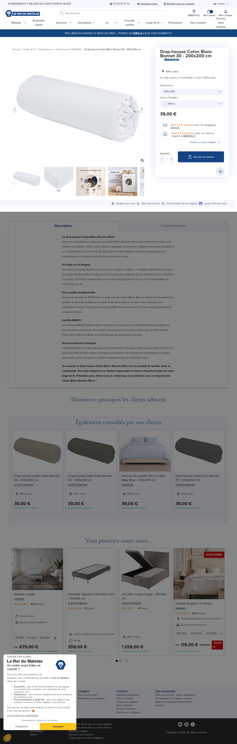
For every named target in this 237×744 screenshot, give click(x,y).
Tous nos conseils (87, 695)
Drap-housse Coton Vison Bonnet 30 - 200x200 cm (36, 478)
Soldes (33, 734)
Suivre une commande (129, 712)
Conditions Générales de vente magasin (90, 724)
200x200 (169, 91)
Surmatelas (84, 23)
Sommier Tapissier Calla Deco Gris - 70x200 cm (91, 596)
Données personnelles (81, 734)
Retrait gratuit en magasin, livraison (174, 698)
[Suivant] (164, 33)
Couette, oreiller (130, 23)
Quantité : (165, 153)
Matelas (16, 23)
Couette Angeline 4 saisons (194, 603)
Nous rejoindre (125, 705)
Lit (107, 23)
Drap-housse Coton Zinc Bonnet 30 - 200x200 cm (197, 478)
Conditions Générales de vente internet (90, 727)
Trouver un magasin (127, 702)
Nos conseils (198, 23)
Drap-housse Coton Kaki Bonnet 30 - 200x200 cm (89, 478)
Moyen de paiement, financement (173, 702)
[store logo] (22, 13)
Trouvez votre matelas (221, 23)
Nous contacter (125, 698)
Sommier (61, 23)
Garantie (159, 705)
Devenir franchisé (126, 709)
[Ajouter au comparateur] (220, 171)
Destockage (36, 731)
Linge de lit (152, 23)
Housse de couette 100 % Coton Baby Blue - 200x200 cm (143, 478)
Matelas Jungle (24, 594)
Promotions (175, 23)
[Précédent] (73, 33)
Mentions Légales (78, 731)
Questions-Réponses (128, 695)
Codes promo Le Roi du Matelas (86, 738)
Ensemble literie (39, 23)
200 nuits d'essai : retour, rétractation (175, 695)
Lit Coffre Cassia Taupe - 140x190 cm (144, 596)
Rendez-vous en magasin (91, 698)
